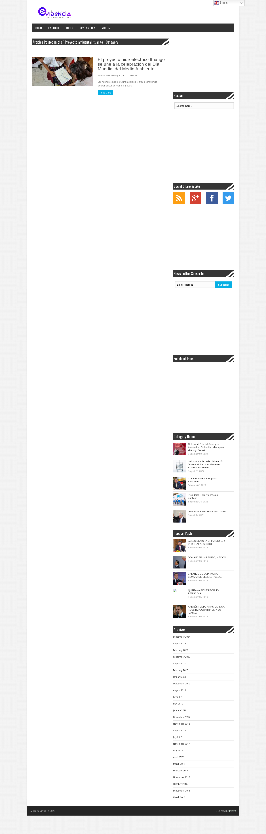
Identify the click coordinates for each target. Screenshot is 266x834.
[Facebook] (212, 203)
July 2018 (177, 737)
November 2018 (181, 723)
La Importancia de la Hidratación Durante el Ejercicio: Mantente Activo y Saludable (205, 464)
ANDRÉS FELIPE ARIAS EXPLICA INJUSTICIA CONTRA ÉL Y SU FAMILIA (206, 609)
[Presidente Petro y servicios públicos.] (179, 499)
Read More (105, 92)
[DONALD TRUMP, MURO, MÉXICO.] (179, 562)
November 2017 (181, 743)
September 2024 (181, 636)
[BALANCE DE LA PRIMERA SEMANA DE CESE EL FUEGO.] (179, 578)
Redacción (105, 76)
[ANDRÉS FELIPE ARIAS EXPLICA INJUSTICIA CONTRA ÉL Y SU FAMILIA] (179, 611)
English (224, 2)
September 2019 (181, 683)
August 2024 (179, 643)
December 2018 (181, 717)
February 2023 (180, 650)
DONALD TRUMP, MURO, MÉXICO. (207, 557)
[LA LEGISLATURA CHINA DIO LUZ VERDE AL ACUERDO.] (179, 545)
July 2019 (177, 697)
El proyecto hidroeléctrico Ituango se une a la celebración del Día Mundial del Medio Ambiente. (131, 64)
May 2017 (178, 750)
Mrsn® (232, 810)
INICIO (38, 28)
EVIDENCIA (54, 28)
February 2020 (180, 670)
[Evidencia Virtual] (55, 12)
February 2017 (180, 770)
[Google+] (195, 203)
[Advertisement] (204, 62)
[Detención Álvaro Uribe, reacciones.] (179, 516)
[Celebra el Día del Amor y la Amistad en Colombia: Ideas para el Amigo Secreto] (179, 449)
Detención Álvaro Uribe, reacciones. (207, 511)
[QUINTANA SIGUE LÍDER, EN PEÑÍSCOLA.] (179, 595)
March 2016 (179, 797)
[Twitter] (228, 203)
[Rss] (179, 203)
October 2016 (180, 784)
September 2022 (181, 656)
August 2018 (179, 730)
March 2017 (179, 763)
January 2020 (179, 676)
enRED (69, 28)
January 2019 (179, 710)
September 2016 (181, 790)
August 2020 (179, 663)
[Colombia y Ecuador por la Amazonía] (179, 483)
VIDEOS (106, 28)
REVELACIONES (87, 28)
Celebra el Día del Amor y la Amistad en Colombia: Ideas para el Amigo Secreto (206, 447)
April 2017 (178, 757)
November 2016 (181, 777)
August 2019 (179, 690)
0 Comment (132, 76)
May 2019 (178, 703)
